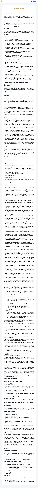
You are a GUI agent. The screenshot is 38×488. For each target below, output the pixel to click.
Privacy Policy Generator (17, 24)
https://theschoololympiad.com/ (12, 77)
